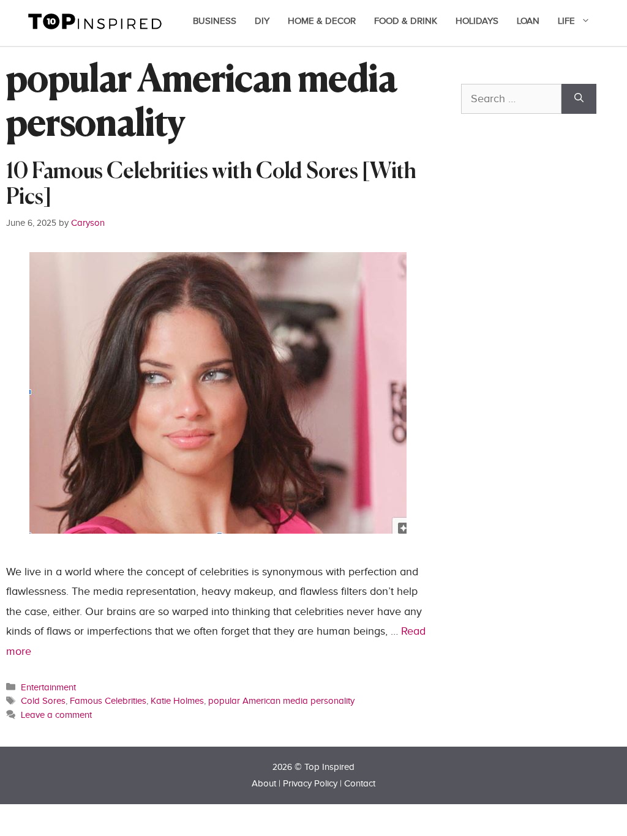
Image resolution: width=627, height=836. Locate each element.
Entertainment (48, 687)
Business (214, 21)
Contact (359, 783)
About (264, 783)
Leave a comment (56, 714)
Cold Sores (43, 700)
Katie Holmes (177, 700)
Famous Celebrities (108, 700)
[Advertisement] (544, 288)
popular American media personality (281, 700)
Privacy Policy (310, 783)
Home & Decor (322, 21)
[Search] (578, 99)
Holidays (477, 21)
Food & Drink (405, 21)
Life (566, 21)
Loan (528, 21)
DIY (262, 21)
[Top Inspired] (94, 20)
